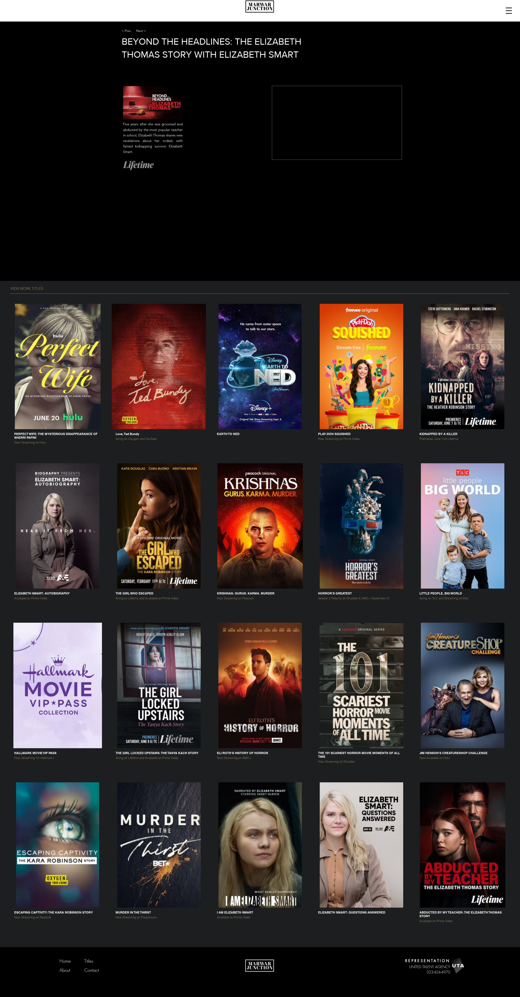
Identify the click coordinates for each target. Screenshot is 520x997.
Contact (91, 970)
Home (65, 961)
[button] (509, 11)
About (65, 970)
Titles (88, 961)
